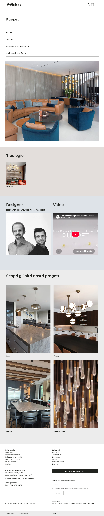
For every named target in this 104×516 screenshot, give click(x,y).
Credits (54, 513)
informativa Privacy (83, 488)
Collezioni (56, 450)
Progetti (55, 452)
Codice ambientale (12, 455)
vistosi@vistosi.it (11, 483)
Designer (55, 464)
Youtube (91, 503)
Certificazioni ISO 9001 (14, 459)
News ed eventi (58, 462)
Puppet (12, 19)
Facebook (56, 503)
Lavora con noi (10, 462)
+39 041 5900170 (28, 479)
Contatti (8, 464)
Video (54, 459)
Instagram (65, 503)
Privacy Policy (9, 513)
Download (56, 457)
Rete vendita (10, 450)
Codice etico (10, 452)
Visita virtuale (57, 455)
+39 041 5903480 (13, 479)
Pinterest (74, 503)
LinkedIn (82, 503)
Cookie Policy (23, 513)
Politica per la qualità (13, 457)
